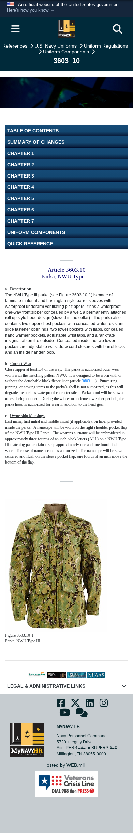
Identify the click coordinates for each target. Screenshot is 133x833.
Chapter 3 (20, 176)
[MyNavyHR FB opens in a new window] (61, 705)
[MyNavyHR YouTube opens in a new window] (64, 714)
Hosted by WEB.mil (64, 765)
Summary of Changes (35, 142)
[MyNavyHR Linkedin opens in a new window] (90, 705)
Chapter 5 (20, 198)
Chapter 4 (20, 187)
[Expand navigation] (15, 29)
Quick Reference (30, 243)
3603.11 (88, 381)
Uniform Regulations (106, 46)
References (15, 46)
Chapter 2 (20, 164)
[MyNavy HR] (27, 739)
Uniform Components (66, 51)
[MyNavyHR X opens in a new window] (75, 705)
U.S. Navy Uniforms (56, 46)
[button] (31, 11)
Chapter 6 (20, 209)
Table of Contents (33, 130)
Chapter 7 (20, 221)
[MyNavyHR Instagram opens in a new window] (104, 705)
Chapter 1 (20, 153)
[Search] (117, 29)
